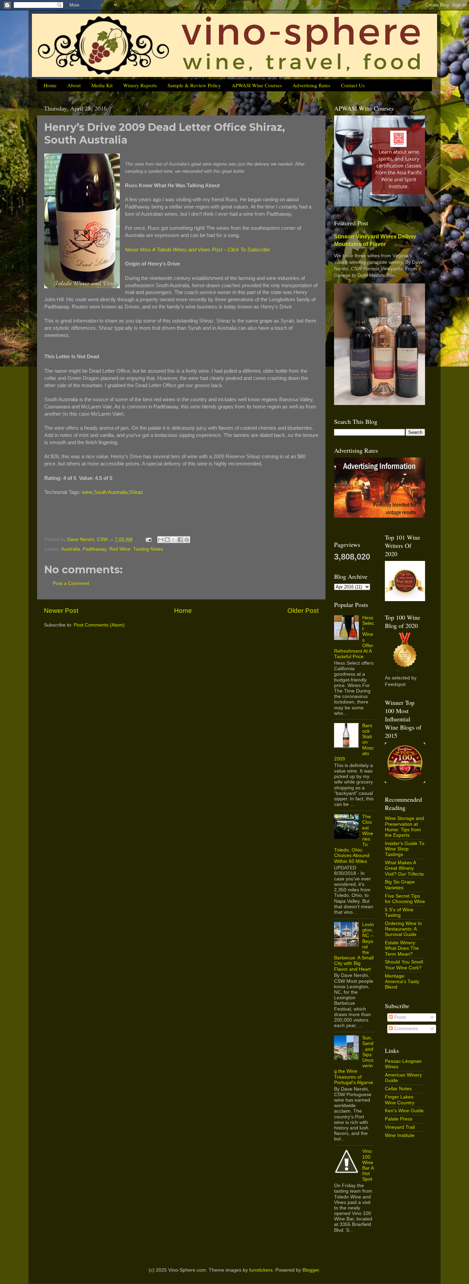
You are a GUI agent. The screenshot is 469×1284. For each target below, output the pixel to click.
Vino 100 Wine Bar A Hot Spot (368, 1165)
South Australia (110, 492)
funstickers (261, 1270)
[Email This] (160, 539)
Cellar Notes (398, 1088)
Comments (405, 1028)
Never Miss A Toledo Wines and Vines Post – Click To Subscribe (197, 249)
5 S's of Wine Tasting (399, 912)
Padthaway (94, 549)
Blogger (310, 1270)
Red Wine (119, 549)
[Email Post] (148, 539)
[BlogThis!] (167, 539)
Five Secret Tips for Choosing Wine (405, 898)
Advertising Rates (311, 85)
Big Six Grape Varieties (400, 884)
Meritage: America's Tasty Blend (402, 981)
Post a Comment (71, 583)
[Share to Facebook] (180, 539)
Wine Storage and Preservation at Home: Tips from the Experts (404, 827)
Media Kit (102, 85)
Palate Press (398, 1119)
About (74, 85)
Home (50, 85)
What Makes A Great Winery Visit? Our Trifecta (404, 868)
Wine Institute (399, 1135)
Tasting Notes (148, 549)
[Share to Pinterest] (186, 539)
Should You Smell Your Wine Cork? (404, 964)
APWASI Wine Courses (257, 85)
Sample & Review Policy (194, 85)
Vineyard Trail (400, 1127)
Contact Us (353, 85)
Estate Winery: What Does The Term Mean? (402, 948)
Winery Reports (140, 85)
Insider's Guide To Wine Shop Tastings (404, 849)
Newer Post (61, 610)
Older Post (303, 610)
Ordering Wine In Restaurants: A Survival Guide (403, 929)
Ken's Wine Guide (404, 1110)
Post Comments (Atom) (99, 625)
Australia (70, 549)
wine (87, 492)
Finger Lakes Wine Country (399, 1099)
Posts (399, 1017)
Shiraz (136, 492)
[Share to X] (173, 539)
